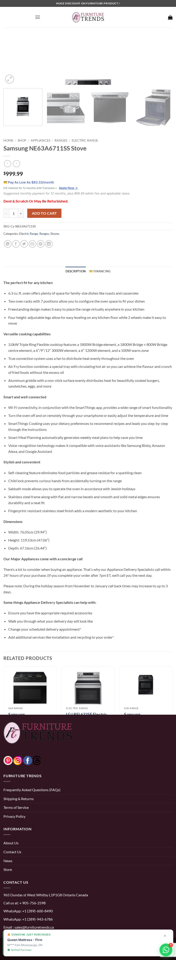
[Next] (163, 61)
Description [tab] (76, 271)
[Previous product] (16, 163)
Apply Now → (68, 188)
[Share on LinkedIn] (49, 244)
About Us (11, 843)
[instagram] (17, 760)
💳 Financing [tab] (100, 271)
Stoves (54, 233)
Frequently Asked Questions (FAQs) (31, 790)
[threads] (32, 760)
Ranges (61, 140)
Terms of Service (16, 807)
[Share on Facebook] (16, 244)
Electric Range (85, 140)
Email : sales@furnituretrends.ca (28, 927)
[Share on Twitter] (24, 244)
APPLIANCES (40, 140)
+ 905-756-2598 (32, 903)
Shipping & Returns (18, 798)
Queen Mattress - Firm (24, 940)
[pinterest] (8, 760)
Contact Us (12, 852)
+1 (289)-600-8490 (37, 911)
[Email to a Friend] (32, 244)
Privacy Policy (14, 816)
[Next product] (7, 163)
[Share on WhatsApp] (7, 244)
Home (8, 140)
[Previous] (12, 61)
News (7, 861)
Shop (22, 140)
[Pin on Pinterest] (40, 244)
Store (7, 869)
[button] (37, 17)
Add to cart (44, 213)
